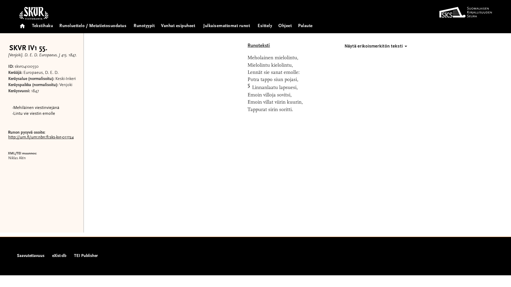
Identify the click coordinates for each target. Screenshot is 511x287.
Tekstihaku (42, 26)
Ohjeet (285, 26)
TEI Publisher (86, 256)
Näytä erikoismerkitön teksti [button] (374, 46)
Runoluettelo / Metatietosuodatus (92, 26)
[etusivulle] (22, 24)
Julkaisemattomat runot (226, 26)
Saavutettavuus (30, 256)
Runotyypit (144, 26)
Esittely (265, 26)
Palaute (305, 26)
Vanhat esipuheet (178, 26)
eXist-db (59, 256)
